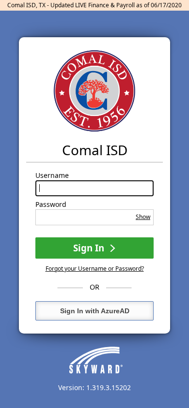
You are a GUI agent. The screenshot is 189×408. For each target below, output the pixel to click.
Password (50, 204)
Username (52, 175)
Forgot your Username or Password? (95, 268)
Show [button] (143, 217)
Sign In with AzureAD (94, 311)
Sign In (90, 248)
